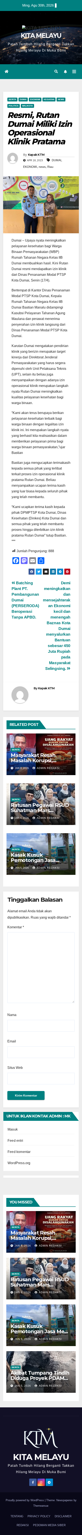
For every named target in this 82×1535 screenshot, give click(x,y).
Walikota (27, 106)
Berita (12, 99)
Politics (14, 106)
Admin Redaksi (48, 768)
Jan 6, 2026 (23, 1292)
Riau (50, 166)
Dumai (23, 99)
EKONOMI (30, 166)
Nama (11, 1015)
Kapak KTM (36, 155)
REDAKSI (23, 1525)
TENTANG (17, 1516)
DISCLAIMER (63, 1516)
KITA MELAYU (41, 36)
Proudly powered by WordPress (25, 1500)
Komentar (15, 927)
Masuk (13, 1129)
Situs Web (15, 1067)
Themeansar (40, 1505)
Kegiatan (49, 99)
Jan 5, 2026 (23, 1339)
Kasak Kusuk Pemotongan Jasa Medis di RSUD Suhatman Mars (41, 1331)
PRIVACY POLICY (39, 1516)
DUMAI (56, 160)
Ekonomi (35, 99)
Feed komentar (19, 1152)
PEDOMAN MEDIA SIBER (49, 1525)
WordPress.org (19, 1163)
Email (11, 1041)
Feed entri (15, 1140)
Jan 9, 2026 (23, 1245)
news (42, 166)
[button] (56, 71)
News (61, 99)
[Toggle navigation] (74, 72)
